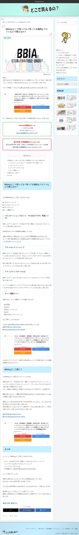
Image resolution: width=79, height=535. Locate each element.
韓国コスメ (14, 503)
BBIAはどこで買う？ (14, 173)
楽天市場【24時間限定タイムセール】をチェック (27, 147)
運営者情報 (49, 528)
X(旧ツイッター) (61, 72)
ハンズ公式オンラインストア (12, 241)
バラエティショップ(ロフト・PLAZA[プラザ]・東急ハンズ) (26, 163)
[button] (75, 22)
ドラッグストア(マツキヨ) (17, 168)
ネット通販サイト (15, 170)
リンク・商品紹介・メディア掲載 (69, 528)
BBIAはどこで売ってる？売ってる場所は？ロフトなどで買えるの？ (27, 160)
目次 (24, 155)
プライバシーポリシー (31, 528)
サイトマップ (56, 528)
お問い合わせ (41, 528)
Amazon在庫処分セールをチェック (27, 133)
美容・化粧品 (7, 503)
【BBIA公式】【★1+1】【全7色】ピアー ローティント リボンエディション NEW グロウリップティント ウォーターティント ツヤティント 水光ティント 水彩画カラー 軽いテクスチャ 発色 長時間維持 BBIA (31, 97)
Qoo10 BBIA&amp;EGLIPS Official (14, 329)
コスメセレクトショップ (16, 165)
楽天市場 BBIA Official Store (12, 327)
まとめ (10, 175)
